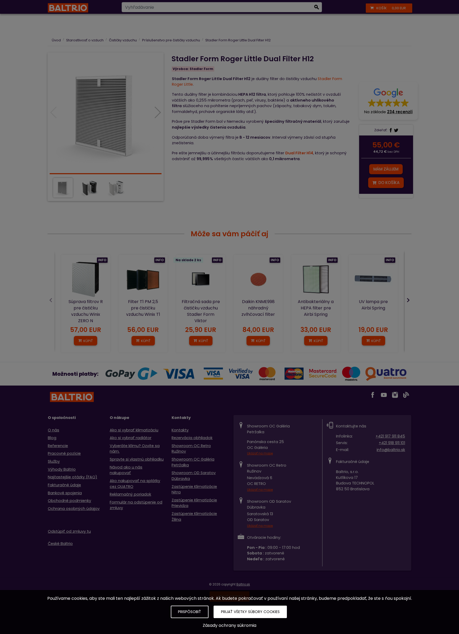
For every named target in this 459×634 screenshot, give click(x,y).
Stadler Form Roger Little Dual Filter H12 (238, 40)
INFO (102, 260)
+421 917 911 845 (390, 436)
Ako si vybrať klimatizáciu (134, 430)
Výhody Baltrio (62, 469)
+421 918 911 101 (392, 442)
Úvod (56, 40)
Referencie (58, 445)
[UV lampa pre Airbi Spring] (373, 279)
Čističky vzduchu (123, 40)
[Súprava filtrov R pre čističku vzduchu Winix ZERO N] (85, 279)
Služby (54, 461)
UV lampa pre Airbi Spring (373, 305)
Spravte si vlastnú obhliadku (137, 459)
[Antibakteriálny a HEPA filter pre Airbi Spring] (316, 279)
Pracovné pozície (64, 453)
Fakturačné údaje (64, 485)
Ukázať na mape (260, 453)
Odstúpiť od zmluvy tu (69, 531)
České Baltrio (60, 543)
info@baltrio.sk (391, 449)
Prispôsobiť (189, 611)
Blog (52, 437)
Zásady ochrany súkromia (229, 625)
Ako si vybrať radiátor (130, 437)
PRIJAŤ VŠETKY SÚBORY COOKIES (250, 611)
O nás (53, 430)
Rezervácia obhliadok (192, 437)
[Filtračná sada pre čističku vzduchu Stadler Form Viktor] (200, 279)
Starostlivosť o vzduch (85, 40)
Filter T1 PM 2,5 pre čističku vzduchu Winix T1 (143, 308)
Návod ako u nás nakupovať (126, 470)
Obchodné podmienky (69, 500)
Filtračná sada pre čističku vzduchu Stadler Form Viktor (201, 311)
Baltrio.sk (243, 584)
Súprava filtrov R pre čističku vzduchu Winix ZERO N (86, 311)
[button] (388, 101)
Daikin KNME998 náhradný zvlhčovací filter (258, 308)
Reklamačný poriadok (130, 494)
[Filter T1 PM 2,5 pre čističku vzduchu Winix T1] (143, 279)
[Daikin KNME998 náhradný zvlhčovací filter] (258, 279)
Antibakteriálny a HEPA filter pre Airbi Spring (316, 308)
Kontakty (180, 430)
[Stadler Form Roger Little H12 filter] (106, 113)
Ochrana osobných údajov (74, 508)
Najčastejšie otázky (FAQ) (72, 477)
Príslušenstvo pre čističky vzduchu (171, 40)
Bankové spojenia (65, 493)
